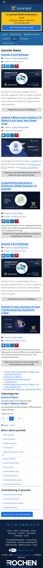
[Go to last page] (19, 419)
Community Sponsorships (13, 503)
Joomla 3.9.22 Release (13, 377)
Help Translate (11, 545)
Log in (35, 545)
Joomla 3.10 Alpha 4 (29, 167)
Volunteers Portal (10, 507)
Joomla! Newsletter (10, 476)
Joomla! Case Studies (11, 463)
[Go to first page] (3, 419)
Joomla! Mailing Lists (11, 471)
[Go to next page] (15, 419)
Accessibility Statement (15, 540)
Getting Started (9, 439)
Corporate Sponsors (11, 499)
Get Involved (8, 447)
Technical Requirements (12, 484)
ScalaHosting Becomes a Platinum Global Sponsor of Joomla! (19, 186)
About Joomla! (15, 34)
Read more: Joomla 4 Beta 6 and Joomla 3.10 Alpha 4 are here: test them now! (22, 173)
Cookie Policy (11, 542)
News (15, 39)
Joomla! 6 (6, 39)
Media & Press (8, 43)
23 (11, 418)
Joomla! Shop (8, 467)
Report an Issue (25, 545)
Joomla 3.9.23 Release (14, 244)
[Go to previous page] (7, 419)
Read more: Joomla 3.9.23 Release (22, 299)
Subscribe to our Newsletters (17, 514)
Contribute (24, 39)
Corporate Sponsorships (12, 494)
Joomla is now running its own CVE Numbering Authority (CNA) (20, 310)
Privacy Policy (31, 540)
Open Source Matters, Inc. (23, 555)
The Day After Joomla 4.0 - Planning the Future (23, 389)
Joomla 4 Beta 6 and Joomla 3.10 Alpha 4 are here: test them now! (21, 120)
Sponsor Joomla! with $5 (27, 542)
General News (17, 213)
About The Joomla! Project (13, 452)
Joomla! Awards (9, 458)
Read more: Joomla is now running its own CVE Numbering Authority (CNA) (22, 363)
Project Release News (20, 58)
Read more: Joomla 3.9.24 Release (22, 110)
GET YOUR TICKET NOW (21, 27)
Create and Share (10, 443)
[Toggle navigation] (4, 2)
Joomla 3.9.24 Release (14, 54)
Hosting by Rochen (21, 567)
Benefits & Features (32, 34)
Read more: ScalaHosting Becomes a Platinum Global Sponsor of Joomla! (22, 235)
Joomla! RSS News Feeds (12, 480)
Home (5, 34)
